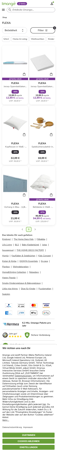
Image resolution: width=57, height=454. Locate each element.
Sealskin (6, 294)
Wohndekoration (21, 266)
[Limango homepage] (9, 3)
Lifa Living (7, 244)
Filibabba (41, 239)
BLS (17, 244)
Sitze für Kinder (28, 288)
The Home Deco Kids (24, 239)
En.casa (44, 261)
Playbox (6, 266)
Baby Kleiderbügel (30, 244)
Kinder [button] (51, 39)
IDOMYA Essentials (28, 261)
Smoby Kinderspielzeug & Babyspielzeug (21, 283)
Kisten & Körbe (9, 261)
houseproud (8, 250)
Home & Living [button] (20, 39)
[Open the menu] (3, 9)
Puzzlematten (44, 288)
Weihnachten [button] (37, 39)
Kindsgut (6, 239)
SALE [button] (6, 39)
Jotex (44, 244)
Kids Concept (44, 255)
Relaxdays (34, 272)
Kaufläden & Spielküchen (23, 255)
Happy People (9, 277)
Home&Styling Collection (14, 272)
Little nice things (10, 288)
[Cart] (24, 74)
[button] (14, 30)
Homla (5, 255)
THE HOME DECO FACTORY (30, 250)
